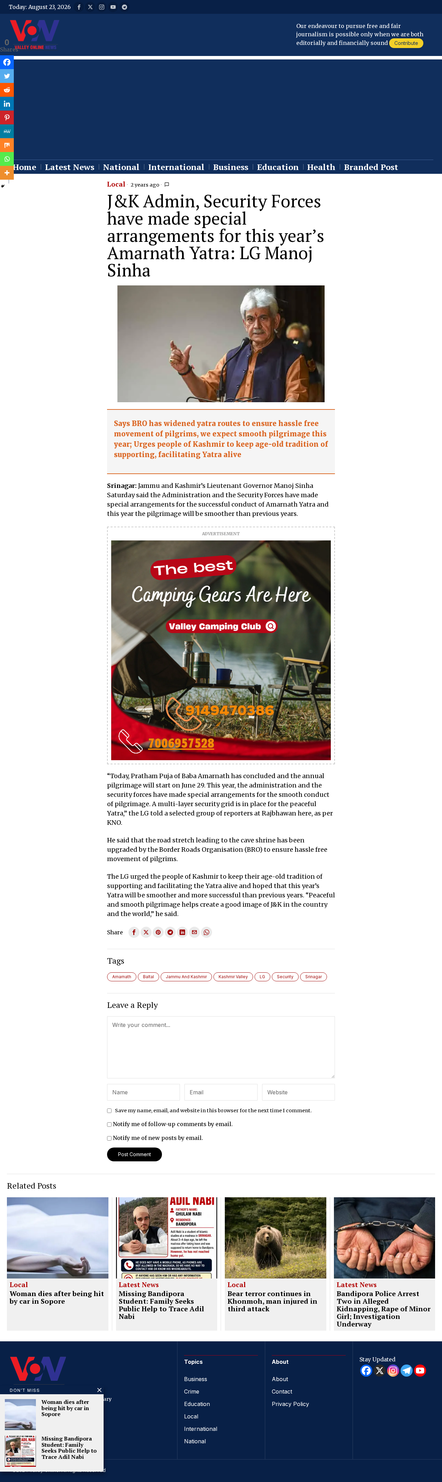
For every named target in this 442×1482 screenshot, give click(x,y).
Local (116, 184)
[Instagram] (393, 1371)
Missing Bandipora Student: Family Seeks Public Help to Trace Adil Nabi (161, 1305)
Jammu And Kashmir (186, 976)
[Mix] (7, 145)
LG (262, 976)
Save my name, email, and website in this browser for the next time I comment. (213, 1110)
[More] (7, 173)
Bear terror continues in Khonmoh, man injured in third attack (272, 1301)
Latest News (139, 1285)
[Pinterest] (7, 117)
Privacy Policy (290, 1403)
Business (195, 1379)
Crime (191, 1391)
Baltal (148, 976)
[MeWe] (7, 131)
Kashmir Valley (233, 976)
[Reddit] (7, 90)
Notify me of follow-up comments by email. (173, 1124)
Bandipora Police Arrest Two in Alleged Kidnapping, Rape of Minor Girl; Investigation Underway (384, 1309)
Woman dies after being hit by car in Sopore (57, 1297)
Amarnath (121, 976)
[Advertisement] (221, 107)
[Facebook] (7, 62)
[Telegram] (407, 1371)
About (280, 1379)
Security (285, 976)
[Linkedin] (7, 104)
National (195, 1441)
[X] (380, 1371)
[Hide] (3, 186)
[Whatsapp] (7, 159)
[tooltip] (79, 7)
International (200, 1428)
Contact (282, 1391)
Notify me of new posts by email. (158, 1137)
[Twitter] (7, 76)
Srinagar (313, 976)
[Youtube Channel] (420, 1371)
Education (197, 1403)
